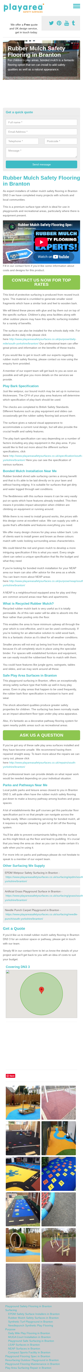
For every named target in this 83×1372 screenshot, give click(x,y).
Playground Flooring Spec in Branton (27, 1356)
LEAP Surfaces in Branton (24, 1344)
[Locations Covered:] (4, 5)
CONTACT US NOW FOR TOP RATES (41, 282)
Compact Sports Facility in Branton (29, 1352)
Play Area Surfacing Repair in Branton (28, 1367)
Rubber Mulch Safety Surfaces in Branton (33, 1317)
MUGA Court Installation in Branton (29, 1337)
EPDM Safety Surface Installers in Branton (34, 1313)
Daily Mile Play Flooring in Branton (29, 1333)
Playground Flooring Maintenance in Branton (32, 1363)
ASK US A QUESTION (42, 735)
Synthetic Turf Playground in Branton (30, 1321)
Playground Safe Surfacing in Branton (31, 1340)
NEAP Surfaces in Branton (24, 1348)
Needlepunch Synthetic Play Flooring (30, 1325)
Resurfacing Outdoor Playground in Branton (32, 1360)
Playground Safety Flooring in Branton (28, 1306)
